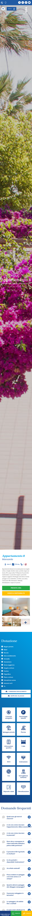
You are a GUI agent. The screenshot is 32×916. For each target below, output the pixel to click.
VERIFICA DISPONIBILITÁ (16, 593)
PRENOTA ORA (16, 588)
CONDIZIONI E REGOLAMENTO (17, 691)
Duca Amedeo (11, 286)
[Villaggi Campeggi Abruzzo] (26, 11)
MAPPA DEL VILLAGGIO (17, 696)
